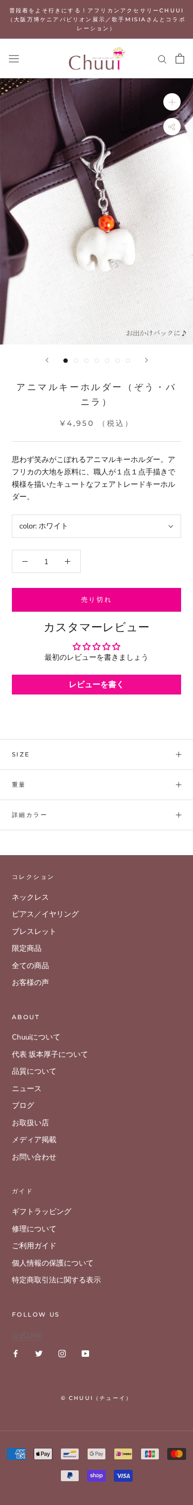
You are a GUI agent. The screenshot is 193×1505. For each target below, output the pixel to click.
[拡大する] (172, 102)
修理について (34, 1229)
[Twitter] (39, 1353)
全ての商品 (30, 966)
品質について (34, 1071)
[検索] (162, 59)
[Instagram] (62, 1353)
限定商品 (27, 948)
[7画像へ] (128, 360)
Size (21, 754)
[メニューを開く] (14, 58)
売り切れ (96, 599)
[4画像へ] (97, 360)
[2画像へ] (76, 360)
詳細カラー (30, 814)
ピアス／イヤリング (45, 914)
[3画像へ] (86, 360)
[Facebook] (15, 1353)
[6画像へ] (117, 360)
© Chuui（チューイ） (97, 1397)
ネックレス (30, 897)
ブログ (23, 1105)
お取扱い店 (30, 1123)
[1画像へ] (65, 360)
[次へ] (146, 360)
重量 (19, 784)
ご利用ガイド (34, 1246)
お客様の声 (30, 982)
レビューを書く (96, 684)
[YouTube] (85, 1353)
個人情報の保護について (53, 1263)
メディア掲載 (34, 1140)
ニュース (27, 1089)
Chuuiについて (36, 1037)
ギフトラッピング (41, 1211)
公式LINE (27, 1335)
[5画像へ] (107, 360)
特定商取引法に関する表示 (56, 1280)
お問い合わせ (34, 1157)
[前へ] (47, 360)
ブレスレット (34, 931)
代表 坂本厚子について (50, 1054)
